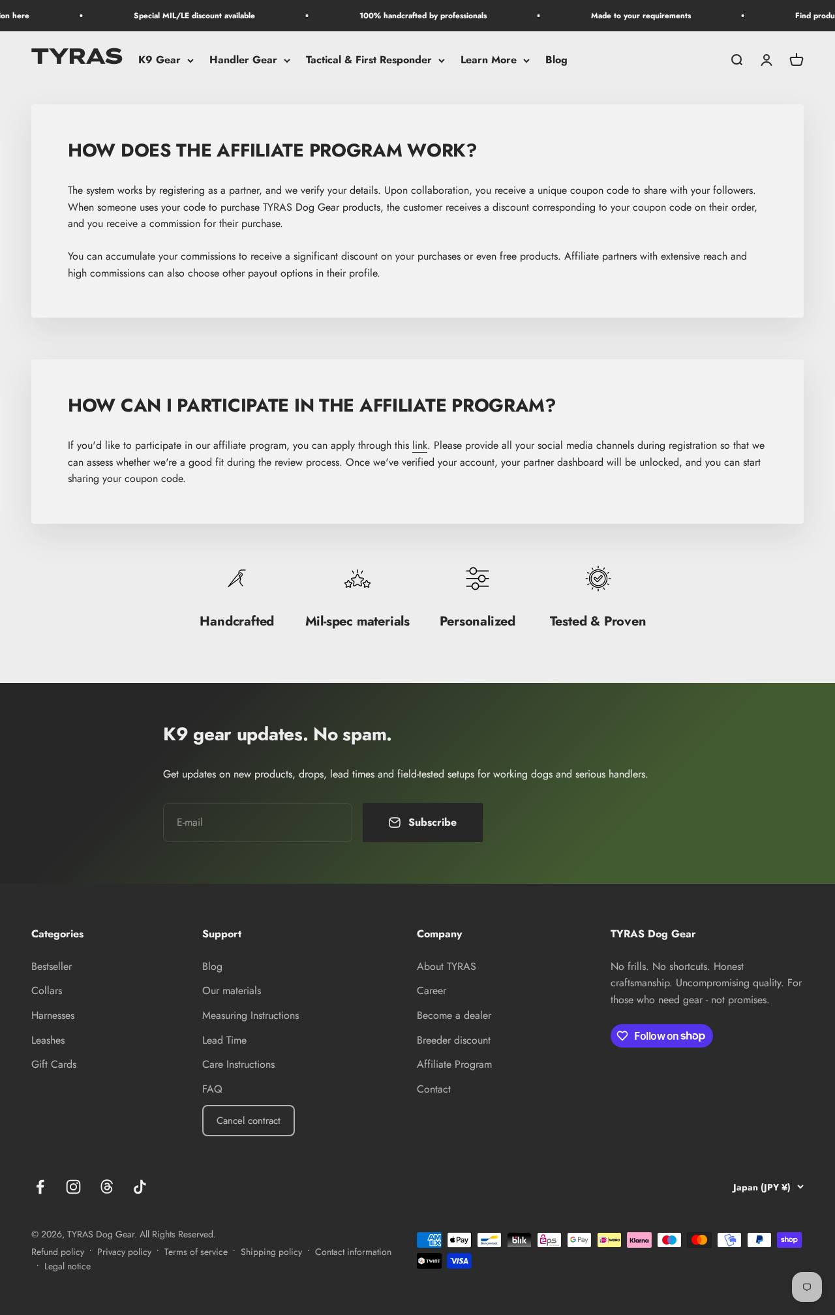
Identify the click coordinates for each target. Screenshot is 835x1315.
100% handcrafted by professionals (410, 16)
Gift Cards (53, 1064)
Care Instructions (238, 1064)
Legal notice (67, 1266)
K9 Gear (159, 60)
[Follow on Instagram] (73, 1187)
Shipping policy (271, 1251)
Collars (46, 990)
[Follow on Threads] (106, 1187)
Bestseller (51, 966)
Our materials (231, 990)
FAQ (212, 1088)
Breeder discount (454, 1040)
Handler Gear (243, 60)
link (419, 445)
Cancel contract (249, 1120)
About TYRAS (446, 966)
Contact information (353, 1251)
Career (431, 990)
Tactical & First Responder (369, 60)
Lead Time (224, 1040)
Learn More (489, 60)
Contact (434, 1088)
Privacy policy (124, 1251)
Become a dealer (454, 1015)
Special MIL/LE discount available (182, 16)
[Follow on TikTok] (140, 1187)
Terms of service (196, 1251)
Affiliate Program (454, 1064)
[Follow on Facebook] (40, 1187)
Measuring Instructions (250, 1015)
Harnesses (52, 1015)
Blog (556, 60)
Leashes (48, 1040)
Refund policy (57, 1251)
